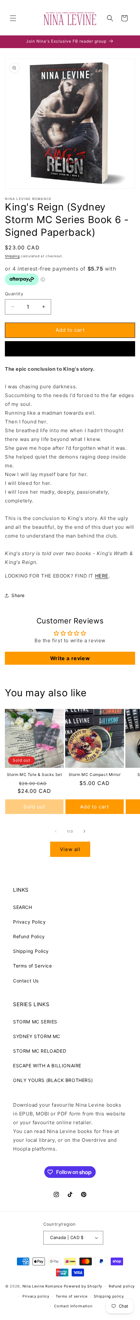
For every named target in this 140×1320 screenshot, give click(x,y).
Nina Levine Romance (42, 1286)
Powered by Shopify (83, 1286)
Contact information (73, 1306)
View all (70, 849)
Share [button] (18, 595)
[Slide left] (56, 831)
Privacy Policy (29, 922)
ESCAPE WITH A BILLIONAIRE (47, 1065)
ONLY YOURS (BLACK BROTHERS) (53, 1080)
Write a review (70, 658)
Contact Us (26, 980)
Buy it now (70, 349)
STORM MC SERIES (35, 1021)
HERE (101, 576)
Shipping (12, 256)
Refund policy (122, 1286)
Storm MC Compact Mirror (95, 774)
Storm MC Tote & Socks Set (34, 774)
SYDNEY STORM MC (36, 1036)
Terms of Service (32, 965)
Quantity (14, 293)
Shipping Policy (31, 951)
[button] (13, 18)
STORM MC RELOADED (39, 1051)
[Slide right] (84, 831)
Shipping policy (109, 1296)
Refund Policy (29, 936)
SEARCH (22, 907)
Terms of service (71, 1296)
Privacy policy (35, 1296)
